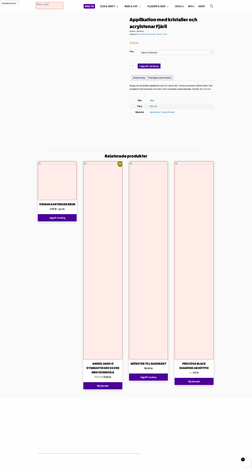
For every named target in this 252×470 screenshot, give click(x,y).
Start (42, 457)
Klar (155, 106)
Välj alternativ (103, 385)
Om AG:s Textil (105, 457)
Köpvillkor (120, 457)
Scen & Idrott (55, 457)
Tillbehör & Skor (161, 34)
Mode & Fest (71, 457)
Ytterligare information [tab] (159, 78)
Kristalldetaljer (143, 34)
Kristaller (152, 34)
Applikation (155, 112)
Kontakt (133, 457)
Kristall (171, 112)
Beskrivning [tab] (139, 78)
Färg (132, 51)
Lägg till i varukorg (149, 66)
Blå (151, 106)
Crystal (164, 112)
